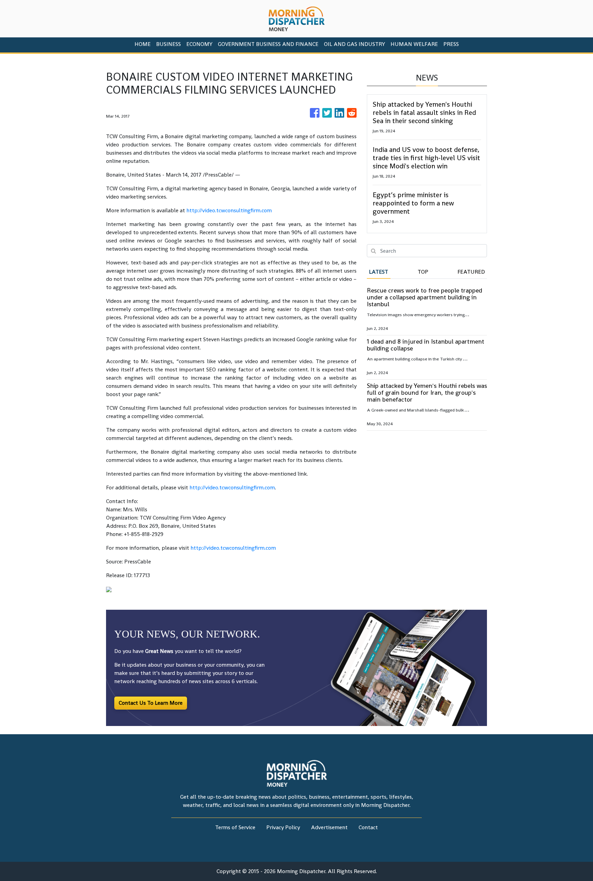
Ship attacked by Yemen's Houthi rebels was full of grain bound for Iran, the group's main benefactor (427, 392)
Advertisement (329, 827)
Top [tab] (423, 271)
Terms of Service (235, 827)
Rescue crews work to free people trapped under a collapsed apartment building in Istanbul (424, 297)
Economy (199, 44)
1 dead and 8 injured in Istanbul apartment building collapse (425, 344)
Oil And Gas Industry (354, 44)
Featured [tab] (471, 271)
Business (168, 44)
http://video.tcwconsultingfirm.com (229, 210)
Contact (368, 827)
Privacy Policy (283, 827)
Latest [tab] (378, 271)
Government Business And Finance (268, 44)
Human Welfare (414, 44)
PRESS (451, 44)
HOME (143, 44)
